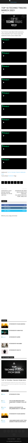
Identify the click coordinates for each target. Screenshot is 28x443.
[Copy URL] (15, 182)
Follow (24, 207)
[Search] (26, 2)
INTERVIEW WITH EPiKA (14, 394)
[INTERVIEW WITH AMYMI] (4, 338)
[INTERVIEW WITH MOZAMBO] (4, 345)
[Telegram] (12, 182)
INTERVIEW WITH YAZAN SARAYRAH (17, 324)
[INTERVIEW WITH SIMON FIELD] (4, 332)
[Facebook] (2, 182)
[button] (2, 2)
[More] (24, 182)
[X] (5, 182)
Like (25, 205)
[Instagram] (8, 431)
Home (2, 5)
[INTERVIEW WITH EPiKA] (4, 396)
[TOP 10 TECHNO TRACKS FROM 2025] (14, 369)
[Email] (18, 182)
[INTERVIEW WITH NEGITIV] (4, 351)
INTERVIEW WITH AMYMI (14, 337)
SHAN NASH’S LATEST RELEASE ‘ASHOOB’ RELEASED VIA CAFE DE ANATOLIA (6, 193)
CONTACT (19, 439)
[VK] (9, 182)
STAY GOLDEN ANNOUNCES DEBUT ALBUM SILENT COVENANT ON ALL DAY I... (17, 402)
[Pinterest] (21, 182)
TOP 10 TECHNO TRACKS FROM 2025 (13, 380)
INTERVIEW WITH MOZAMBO (15, 343)
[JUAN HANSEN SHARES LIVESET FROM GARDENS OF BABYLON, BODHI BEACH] (4, 422)
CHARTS (6, 5)
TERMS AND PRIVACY (11, 439)
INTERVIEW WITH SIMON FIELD (16, 330)
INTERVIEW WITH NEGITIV (15, 350)
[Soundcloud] (19, 431)
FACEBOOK (11, 176)
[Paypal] (15, 431)
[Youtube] (14, 434)
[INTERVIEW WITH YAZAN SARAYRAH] (4, 325)
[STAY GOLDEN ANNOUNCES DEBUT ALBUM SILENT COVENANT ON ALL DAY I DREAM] (4, 402)
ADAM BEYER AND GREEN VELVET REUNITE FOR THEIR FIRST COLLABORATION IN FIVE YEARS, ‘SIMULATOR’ (21, 193)
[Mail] (12, 431)
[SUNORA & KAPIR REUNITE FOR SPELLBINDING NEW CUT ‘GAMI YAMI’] (4, 409)
